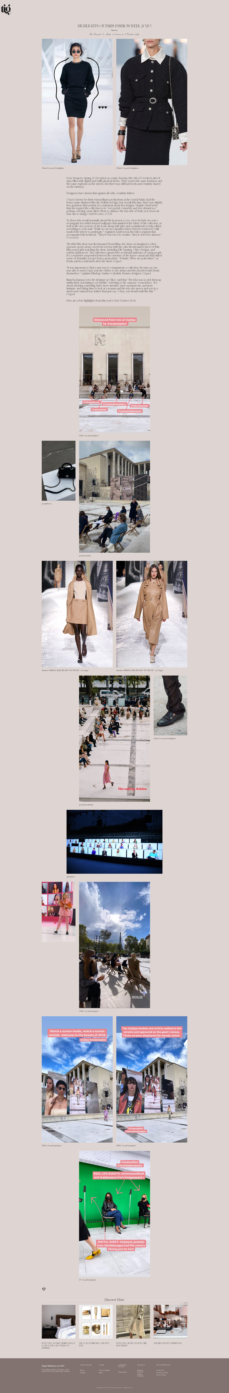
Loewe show (130, 220)
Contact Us (160, 1370)
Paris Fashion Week (125, 300)
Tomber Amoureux (140, 1375)
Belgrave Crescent (140, 1371)
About (82, 1370)
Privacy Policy (161, 1375)
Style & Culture (113, 34)
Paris (69, 178)
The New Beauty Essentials (168, 1343)
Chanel (71, 200)
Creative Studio (104, 1370)
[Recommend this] (44, 1289)
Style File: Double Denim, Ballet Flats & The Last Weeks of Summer (58, 1345)
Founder (83, 1373)
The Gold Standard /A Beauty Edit (94, 1344)
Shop (101, 1373)
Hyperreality (122, 1372)
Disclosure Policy (162, 1373)
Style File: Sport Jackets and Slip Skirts (131, 1344)
